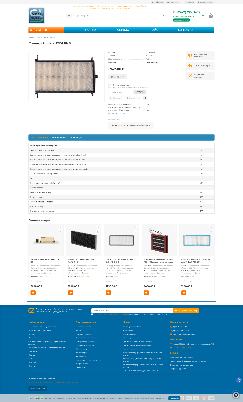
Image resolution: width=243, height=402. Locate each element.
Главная (31, 37)
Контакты (185, 29)
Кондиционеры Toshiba (133, 327)
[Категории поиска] (69, 16)
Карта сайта (81, 356)
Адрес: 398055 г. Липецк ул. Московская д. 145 (193, 344)
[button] (239, 380)
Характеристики (39, 137)
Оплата (31, 334)
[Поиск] (164, 16)
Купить (140, 92)
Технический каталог (85, 345)
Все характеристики (117, 113)
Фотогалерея (81, 352)
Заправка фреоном (178, 369)
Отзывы (31, 359)
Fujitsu (148, 59)
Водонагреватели (131, 338)
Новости (32, 362)
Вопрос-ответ (59, 137)
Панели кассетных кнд (133, 349)
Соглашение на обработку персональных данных (47, 342)
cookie (163, 398)
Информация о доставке (39, 330)
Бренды (32, 355)
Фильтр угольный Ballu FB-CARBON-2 (81, 260)
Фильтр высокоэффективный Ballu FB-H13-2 (120, 260)
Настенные (128, 330)
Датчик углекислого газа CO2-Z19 (45, 260)
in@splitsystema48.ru (184, 16)
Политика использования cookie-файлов (46, 348)
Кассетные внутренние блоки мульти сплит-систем (143, 360)
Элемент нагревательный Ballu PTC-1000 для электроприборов (158, 260)
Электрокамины (130, 334)
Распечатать (115, 120)
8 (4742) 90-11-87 (186, 12)
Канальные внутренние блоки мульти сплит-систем (143, 366)
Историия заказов (84, 334)
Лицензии (80, 367)
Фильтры (53, 37)
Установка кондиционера (181, 358)
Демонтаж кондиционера (181, 365)
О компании (33, 338)
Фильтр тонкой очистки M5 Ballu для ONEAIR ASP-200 (196, 260)
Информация (36, 322)
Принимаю (174, 398)
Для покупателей (86, 322)
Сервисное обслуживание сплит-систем (188, 361)
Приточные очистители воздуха (137, 341)
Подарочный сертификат (87, 341)
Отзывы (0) (76, 137)
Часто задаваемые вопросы (88, 360)
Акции (78, 330)
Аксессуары (42, 37)
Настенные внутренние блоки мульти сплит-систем (143, 353)
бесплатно (146, 125)
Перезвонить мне (37, 388)
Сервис (123, 29)
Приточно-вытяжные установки (137, 345)
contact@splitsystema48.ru (185, 334)
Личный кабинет (83, 327)
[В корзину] (33, 292)
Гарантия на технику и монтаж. (42, 327)
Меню (126, 322)
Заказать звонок (181, 20)
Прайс (153, 29)
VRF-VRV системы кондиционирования (140, 371)
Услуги (174, 353)
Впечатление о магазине (87, 338)
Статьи (31, 366)
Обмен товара (82, 349)
